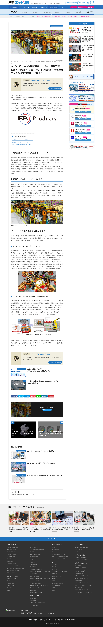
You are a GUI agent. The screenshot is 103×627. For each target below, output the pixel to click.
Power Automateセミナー (36, 592)
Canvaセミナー (10, 587)
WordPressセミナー (34, 605)
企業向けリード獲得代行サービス (83, 585)
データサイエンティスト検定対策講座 (39, 585)
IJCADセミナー (10, 561)
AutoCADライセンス (80, 549)
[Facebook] (14, 396)
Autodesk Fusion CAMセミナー (14, 565)
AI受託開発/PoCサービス (81, 580)
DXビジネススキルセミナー (36, 547)
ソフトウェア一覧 (25, 7)
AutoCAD (25, 12)
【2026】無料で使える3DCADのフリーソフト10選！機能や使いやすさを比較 (88, 30)
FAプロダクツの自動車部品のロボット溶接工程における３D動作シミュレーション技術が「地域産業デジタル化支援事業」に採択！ (63, 16)
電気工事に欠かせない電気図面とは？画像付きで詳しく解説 (44, 476)
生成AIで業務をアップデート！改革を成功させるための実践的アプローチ (40, 370)
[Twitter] (21, 396)
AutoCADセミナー (11, 549)
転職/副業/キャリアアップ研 (59, 576)
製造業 (47, 61)
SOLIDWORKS (46, 12)
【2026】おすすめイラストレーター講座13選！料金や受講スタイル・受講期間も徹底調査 (40, 529)
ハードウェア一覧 (64, 7)
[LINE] (38, 396)
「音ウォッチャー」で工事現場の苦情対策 (87, 55)
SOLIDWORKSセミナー (12, 552)
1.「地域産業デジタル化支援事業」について (22, 140)
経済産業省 (43, 61)
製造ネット (55, 590)
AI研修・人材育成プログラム (82, 578)
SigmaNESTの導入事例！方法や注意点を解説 (41, 463)
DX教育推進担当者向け (71, 2)
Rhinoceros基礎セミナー (13, 572)
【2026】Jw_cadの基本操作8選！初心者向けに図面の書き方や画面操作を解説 (87, 39)
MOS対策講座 (55, 549)
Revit (57, 12)
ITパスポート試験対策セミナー (37, 549)
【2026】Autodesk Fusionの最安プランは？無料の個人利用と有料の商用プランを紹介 (19, 529)
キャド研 (54, 564)
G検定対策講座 (33, 573)
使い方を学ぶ (35, 7)
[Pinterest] (51, 396)
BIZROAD (54, 578)
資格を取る (44, 7)
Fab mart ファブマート (80, 557)
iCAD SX (35, 12)
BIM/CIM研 (54, 569)
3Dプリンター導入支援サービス (82, 559)
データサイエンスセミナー (36, 583)
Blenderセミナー (11, 580)
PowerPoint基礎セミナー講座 (59, 554)
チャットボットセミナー (35, 580)
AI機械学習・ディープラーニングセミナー (40, 578)
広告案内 (60, 620)
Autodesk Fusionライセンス (81, 547)
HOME (11, 16)
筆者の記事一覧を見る (56, 88)
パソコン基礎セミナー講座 (58, 558)
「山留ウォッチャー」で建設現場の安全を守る (87, 65)
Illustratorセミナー (11, 578)
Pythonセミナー (33, 598)
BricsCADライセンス (80, 552)
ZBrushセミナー (11, 590)
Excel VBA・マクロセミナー (59, 552)
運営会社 (35, 620)
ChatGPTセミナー (34, 566)
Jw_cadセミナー (11, 556)
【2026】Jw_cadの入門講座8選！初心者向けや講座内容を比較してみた (62, 528)
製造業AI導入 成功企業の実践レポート (82, 91)
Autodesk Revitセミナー (12, 554)
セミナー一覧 (73, 7)
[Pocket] (33, 396)
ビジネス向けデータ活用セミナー (60, 556)
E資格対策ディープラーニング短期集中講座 (40, 571)
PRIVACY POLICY (70, 620)
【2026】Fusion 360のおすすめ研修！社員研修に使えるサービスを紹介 (84, 528)
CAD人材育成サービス (80, 573)
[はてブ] (27, 396)
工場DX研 (54, 573)
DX (12, 61)
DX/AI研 (54, 566)
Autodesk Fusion (14, 12)
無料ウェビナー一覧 (82, 7)
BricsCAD (68, 12)
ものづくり (22, 61)
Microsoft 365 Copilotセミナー (37, 569)
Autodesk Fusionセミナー (13, 547)
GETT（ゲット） (79, 587)
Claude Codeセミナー (35, 587)
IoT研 (53, 587)
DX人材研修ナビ (56, 585)
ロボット (26, 61)
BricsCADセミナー (11, 558)
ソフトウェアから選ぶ (29, 16)
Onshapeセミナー (11, 563)
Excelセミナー (55, 547)
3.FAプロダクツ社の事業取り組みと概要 (21, 144)
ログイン (25, 494)
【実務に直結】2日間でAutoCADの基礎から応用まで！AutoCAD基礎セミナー (44, 382)
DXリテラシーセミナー (35, 552)
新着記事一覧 (90, 7)
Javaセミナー (33, 600)
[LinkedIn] (44, 396)
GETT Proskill (78, 565)
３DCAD (51, 61)
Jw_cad (78, 12)
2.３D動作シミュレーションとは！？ (21, 142)
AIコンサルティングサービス (82, 582)
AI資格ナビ (54, 580)
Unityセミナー (10, 585)
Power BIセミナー (34, 556)
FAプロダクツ (16, 61)
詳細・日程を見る (83, 111)
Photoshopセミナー (11, 583)
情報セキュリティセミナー (36, 554)
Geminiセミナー (33, 564)
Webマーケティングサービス (82, 589)
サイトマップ (52, 620)
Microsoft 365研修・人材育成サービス (84, 592)
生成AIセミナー (33, 562)
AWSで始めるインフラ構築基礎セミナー (39, 602)
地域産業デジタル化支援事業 (35, 61)
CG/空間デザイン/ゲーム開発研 (59, 571)
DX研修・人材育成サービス (81, 575)
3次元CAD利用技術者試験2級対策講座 (16, 568)
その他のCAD (89, 12)
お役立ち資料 (82, 2)
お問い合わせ (43, 620)
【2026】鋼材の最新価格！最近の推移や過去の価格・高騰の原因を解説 (88, 48)
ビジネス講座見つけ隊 (57, 583)
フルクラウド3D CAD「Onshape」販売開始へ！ (42, 451)
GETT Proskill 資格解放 (80, 567)
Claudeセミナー (33, 590)
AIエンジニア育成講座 (35, 576)
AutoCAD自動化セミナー (13, 570)
